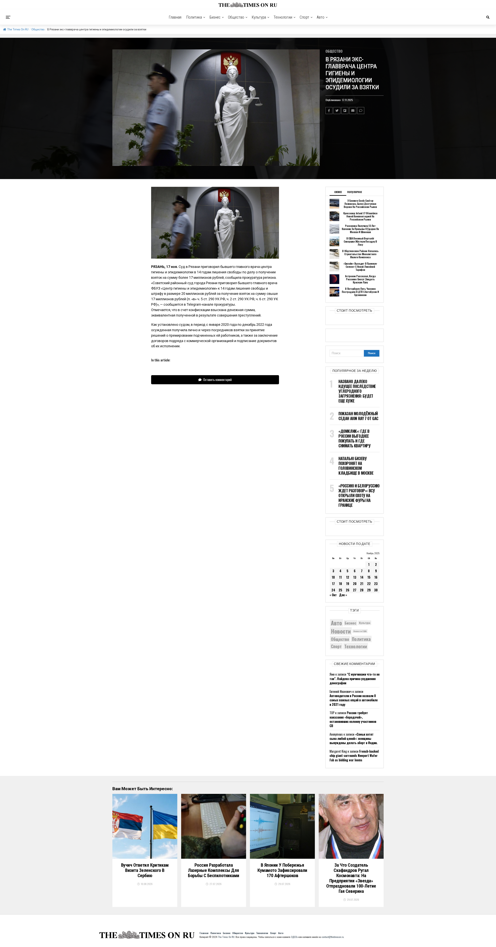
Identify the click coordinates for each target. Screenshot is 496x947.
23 (376, 583)
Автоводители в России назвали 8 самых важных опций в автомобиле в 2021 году (354, 700)
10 (333, 577)
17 (333, 583)
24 (333, 590)
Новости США (360, 631)
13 (354, 577)
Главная (175, 17)
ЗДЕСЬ (294, 936)
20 (354, 583)
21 (361, 583)
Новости (341, 631)
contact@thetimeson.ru (333, 936)
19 (347, 583)
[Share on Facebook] (329, 110)
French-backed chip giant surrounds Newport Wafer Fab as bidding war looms (354, 755)
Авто (320, 17)
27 (354, 590)
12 (347, 577)
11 (340, 577)
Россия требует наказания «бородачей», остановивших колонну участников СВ (353, 719)
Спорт (304, 17)
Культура (259, 17)
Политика (194, 17)
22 (369, 583)
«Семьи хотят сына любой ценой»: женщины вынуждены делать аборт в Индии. (353, 738)
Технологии (283, 17)
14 (361, 577)
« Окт (333, 595)
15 (368, 577)
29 (369, 590)
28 (361, 590)
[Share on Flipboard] (344, 110)
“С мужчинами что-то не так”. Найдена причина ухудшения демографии (355, 678)
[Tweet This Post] (336, 110)
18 (340, 583)
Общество (236, 17)
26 (347, 590)
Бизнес (214, 17)
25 (340, 590)
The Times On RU (17, 29)
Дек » (343, 595)
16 (375, 577)
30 (376, 590)
